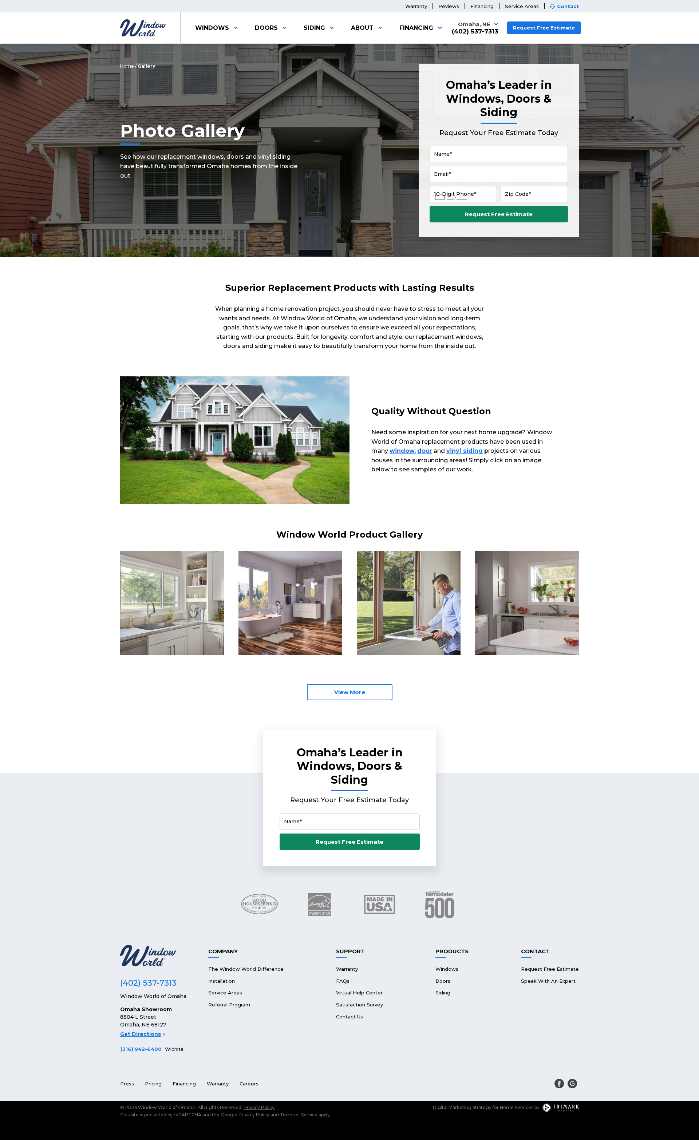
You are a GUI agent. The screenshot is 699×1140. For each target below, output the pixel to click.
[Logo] (143, 28)
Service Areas (522, 6)
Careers (249, 1083)
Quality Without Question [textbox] (431, 411)
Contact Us (349, 1017)
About (362, 27)
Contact (568, 6)
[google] (572, 1083)
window (402, 450)
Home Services (516, 1107)
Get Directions (140, 1034)
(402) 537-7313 (475, 31)
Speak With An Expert (548, 981)
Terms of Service (298, 1114)
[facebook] (559, 1083)
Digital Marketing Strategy (462, 1107)
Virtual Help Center (359, 992)
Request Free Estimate (544, 28)
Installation (221, 981)
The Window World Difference (246, 969)
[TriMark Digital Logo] (560, 1108)
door (424, 450)
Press (127, 1083)
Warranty (416, 6)
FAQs (343, 981)
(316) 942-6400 (141, 1049)
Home (127, 66)
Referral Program (229, 1005)
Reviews (448, 6)
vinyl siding (464, 450)
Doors (266, 27)
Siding (314, 27)
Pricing (153, 1083)
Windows (212, 27)
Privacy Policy (259, 1107)
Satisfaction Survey (359, 1005)
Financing (482, 6)
